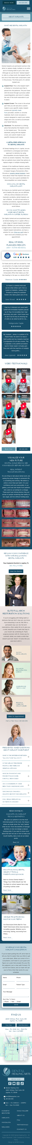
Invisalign (6, 1122)
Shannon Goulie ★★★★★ (16, 280)
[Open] (28, 9)
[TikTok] (22, 1083)
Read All (16, 842)
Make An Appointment (16, 716)
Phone (18, 977)
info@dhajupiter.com (12, 1096)
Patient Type (20, 985)
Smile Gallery (22, 1111)
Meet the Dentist (16, 571)
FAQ (18, 1120)
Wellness (5, 1127)
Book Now (8, 449)
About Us (20, 1115)
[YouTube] (14, 1083)
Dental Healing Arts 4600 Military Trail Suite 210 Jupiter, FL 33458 (15, 1090)
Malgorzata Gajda (16, 323)
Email (4, 985)
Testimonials (22, 1125)
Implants (5, 1118)
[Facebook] (9, 1083)
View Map (9, 1025)
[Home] (8, 9)
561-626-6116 (23, 2)
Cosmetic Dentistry (6, 1112)
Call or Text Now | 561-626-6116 (17, 721)
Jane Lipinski (10, 355)
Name (5, 977)
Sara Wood (10, 299)
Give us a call (18, 232)
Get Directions (23, 1025)
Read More (7, 890)
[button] (16, 757)
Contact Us (21, 1129)
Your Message (7, 992)
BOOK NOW (8, 2)
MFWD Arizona (19, 1142)
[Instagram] (18, 1083)
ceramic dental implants (17, 173)
